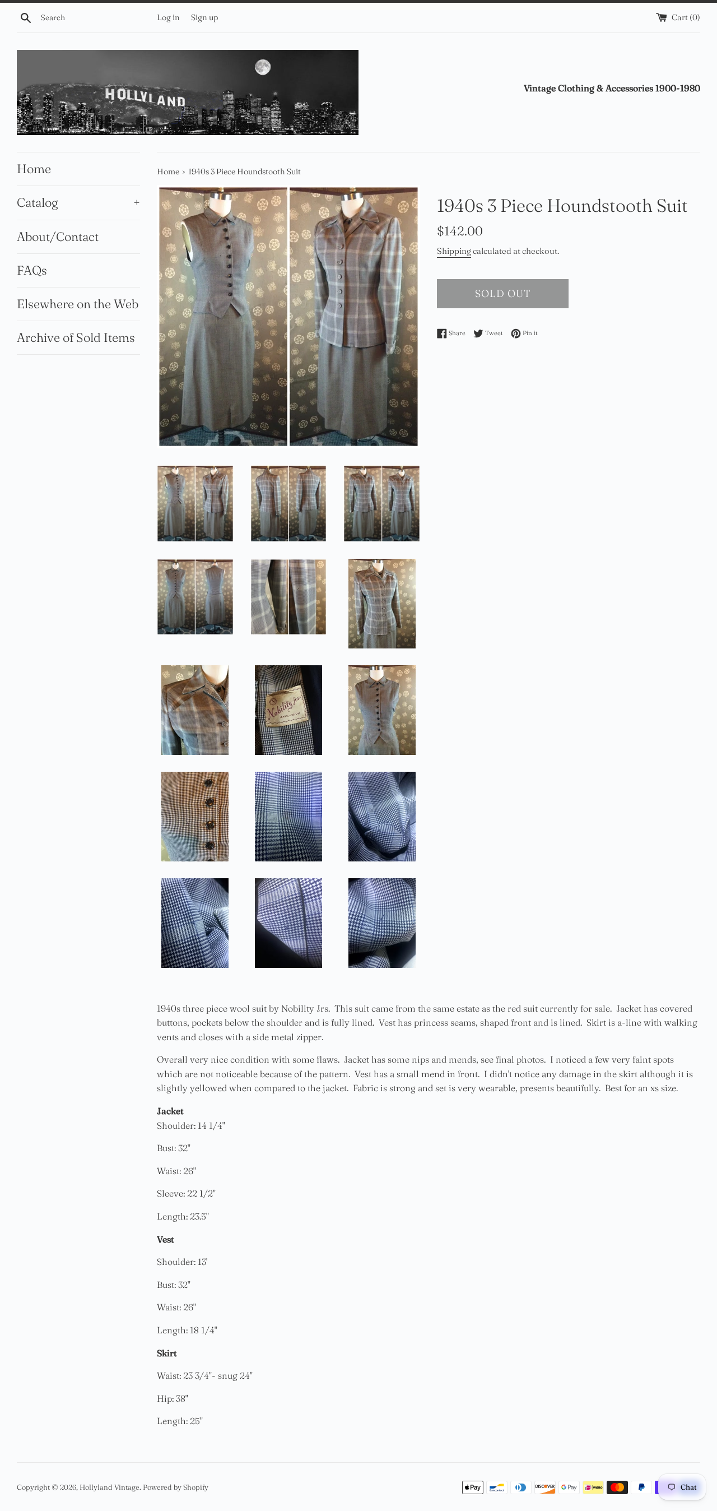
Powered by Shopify (175, 1486)
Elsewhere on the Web (77, 304)
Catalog (78, 202)
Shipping (454, 250)
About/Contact (58, 236)
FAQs (32, 270)
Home (34, 169)
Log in (168, 17)
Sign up (204, 17)
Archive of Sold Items (76, 337)
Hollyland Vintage (109, 1486)
